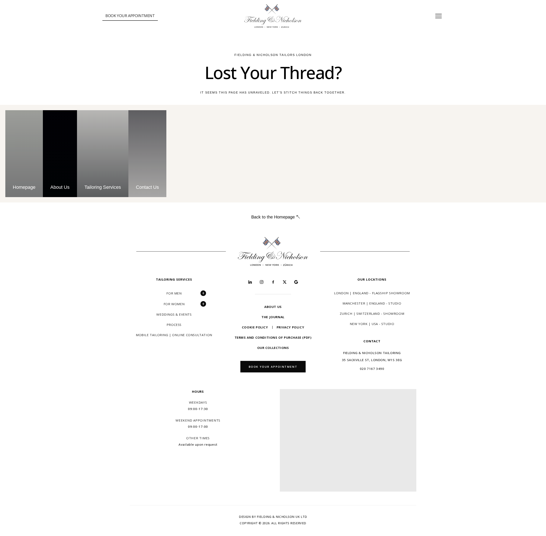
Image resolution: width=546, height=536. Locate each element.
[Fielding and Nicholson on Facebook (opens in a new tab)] (273, 282)
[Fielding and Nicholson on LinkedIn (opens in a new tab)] (250, 282)
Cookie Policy (255, 327)
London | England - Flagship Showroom (372, 293)
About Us (273, 307)
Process (174, 324)
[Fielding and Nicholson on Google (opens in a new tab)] (296, 282)
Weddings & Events (174, 314)
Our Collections (273, 348)
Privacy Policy (290, 327)
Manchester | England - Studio (372, 303)
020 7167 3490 (372, 368)
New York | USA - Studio (372, 324)
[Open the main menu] (438, 16)
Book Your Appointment (130, 15)
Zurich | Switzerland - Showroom (372, 313)
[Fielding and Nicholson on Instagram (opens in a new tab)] (261, 282)
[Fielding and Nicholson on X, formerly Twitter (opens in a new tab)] (284, 282)
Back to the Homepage (273, 217)
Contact (371, 341)
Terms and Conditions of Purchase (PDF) (273, 337)
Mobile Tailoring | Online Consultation (174, 335)
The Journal (273, 317)
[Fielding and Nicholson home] (273, 16)
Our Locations (371, 279)
